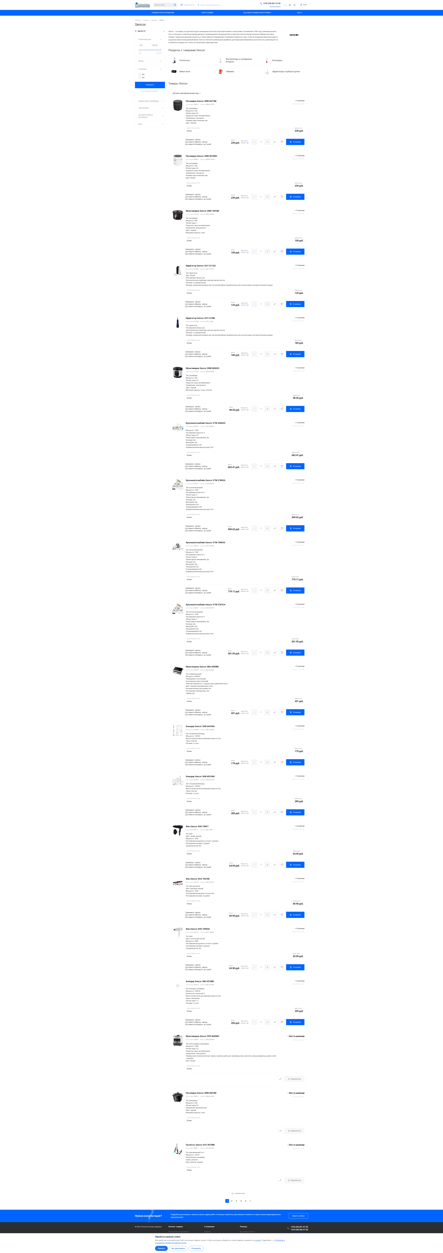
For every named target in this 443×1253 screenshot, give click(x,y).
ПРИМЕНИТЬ (150, 85)
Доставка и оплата (247, 1232)
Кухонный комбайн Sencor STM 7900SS (205, 542)
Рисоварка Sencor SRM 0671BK (201, 101)
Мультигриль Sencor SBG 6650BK (202, 666)
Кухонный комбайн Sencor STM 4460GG (205, 423)
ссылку (258, 1240)
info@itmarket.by (188, 5)
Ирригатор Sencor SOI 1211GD (201, 265)
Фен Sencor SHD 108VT (197, 826)
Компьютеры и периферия (179, 1232)
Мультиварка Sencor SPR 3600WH (202, 1036)
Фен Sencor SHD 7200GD (198, 929)
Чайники (230, 71)
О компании (209, 1227)
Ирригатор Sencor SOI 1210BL (200, 318)
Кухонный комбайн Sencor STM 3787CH (205, 604)
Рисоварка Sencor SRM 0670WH (201, 156)
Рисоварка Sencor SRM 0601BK (201, 1093)
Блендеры (277, 60)
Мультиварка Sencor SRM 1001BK (202, 211)
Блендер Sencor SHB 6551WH (200, 776)
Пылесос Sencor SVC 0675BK (200, 1145)
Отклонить (196, 1248)
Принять (161, 1248)
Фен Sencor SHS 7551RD (198, 879)
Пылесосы (185, 60)
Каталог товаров (176, 1227)
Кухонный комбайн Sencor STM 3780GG (205, 480)
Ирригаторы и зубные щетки (286, 71)
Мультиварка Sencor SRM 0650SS (202, 368)
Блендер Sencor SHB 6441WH (200, 726)
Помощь (243, 1227)
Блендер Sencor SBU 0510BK (200, 981)
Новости (207, 1232)
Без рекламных (178, 1248)
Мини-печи (185, 71)
